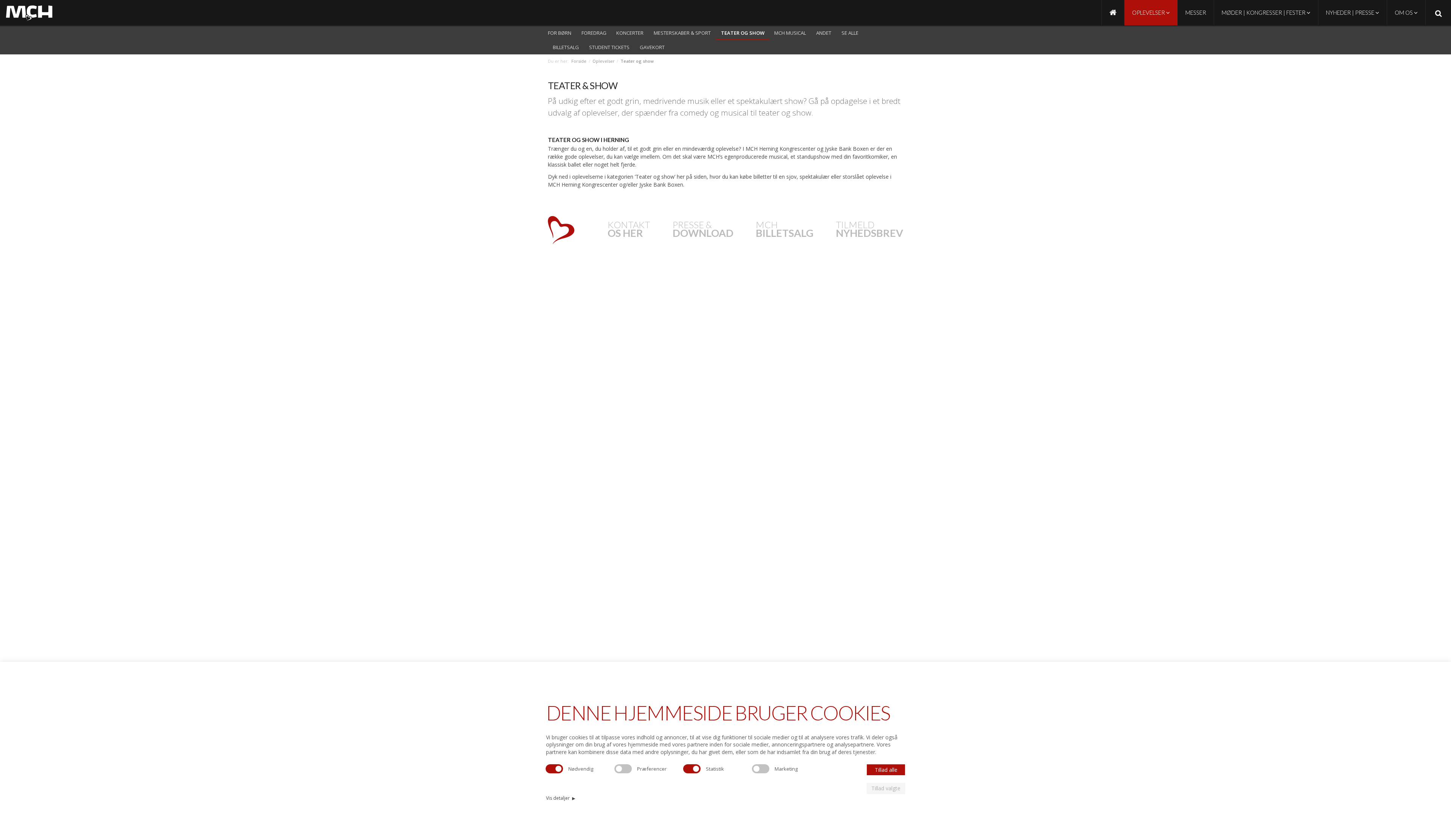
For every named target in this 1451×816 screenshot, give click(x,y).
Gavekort (652, 47)
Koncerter (630, 32)
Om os (1404, 12)
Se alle (850, 32)
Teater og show (742, 32)
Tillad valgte (885, 788)
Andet (823, 32)
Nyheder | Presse (1350, 12)
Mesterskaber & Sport (682, 32)
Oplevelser (1149, 12)
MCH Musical (790, 32)
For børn (559, 32)
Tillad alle (886, 769)
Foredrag (594, 32)
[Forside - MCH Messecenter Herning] (1113, 12)
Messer (1195, 12)
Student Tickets (609, 47)
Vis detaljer (560, 798)
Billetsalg (566, 47)
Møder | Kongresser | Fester (1264, 12)
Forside (578, 61)
